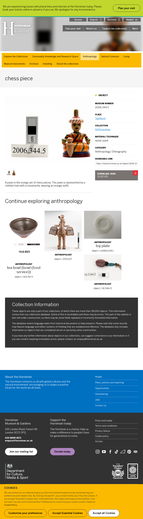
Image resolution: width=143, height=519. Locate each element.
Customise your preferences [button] (25, 513)
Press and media (103, 420)
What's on (91, 28)
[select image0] (11, 172)
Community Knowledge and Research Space (55, 56)
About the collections (67, 63)
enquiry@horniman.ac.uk (89, 339)
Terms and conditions (106, 425)
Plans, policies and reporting (109, 382)
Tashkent (100, 118)
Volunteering (101, 394)
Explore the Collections (16, 56)
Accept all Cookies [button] (104, 513)
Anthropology (90, 56)
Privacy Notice (102, 431)
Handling (47, 63)
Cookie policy (102, 436)
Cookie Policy (10, 505)
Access (78, 19)
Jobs (97, 399)
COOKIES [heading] (10, 488)
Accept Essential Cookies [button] (67, 513)
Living (126, 56)
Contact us (100, 405)
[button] (101, 20)
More (135, 28)
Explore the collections (114, 28)
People (98, 376)
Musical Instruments (14, 63)
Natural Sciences (110, 56)
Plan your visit (73, 28)
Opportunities (102, 388)
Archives (33, 63)
